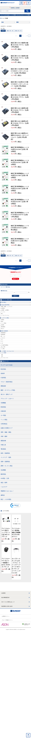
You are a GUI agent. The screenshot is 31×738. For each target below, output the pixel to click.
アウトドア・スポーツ (7, 398)
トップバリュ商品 (5, 317)
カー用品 (3, 415)
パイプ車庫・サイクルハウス (17, 15)
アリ (2, 341)
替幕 (17, 22)
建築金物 (3, 440)
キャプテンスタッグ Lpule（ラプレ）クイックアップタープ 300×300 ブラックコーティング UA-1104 (16, 566)
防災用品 (3, 369)
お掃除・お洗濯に (5, 310)
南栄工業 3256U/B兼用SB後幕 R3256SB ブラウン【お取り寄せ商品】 (20, 45)
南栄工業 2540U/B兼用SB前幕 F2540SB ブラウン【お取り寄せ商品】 (20, 110)
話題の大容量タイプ (6, 428)
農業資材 (3, 386)
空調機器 (3, 403)
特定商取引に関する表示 (7, 606)
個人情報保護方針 (5, 597)
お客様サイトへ (5, 616)
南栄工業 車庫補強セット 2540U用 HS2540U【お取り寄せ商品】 (20, 201)
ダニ (2, 339)
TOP (28, 736)
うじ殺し (3, 348)
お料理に (3, 308)
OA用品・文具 (5, 478)
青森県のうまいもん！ (7, 491)
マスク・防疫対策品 (6, 382)
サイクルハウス (4, 357)
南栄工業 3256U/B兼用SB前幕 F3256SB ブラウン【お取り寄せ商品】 (20, 58)
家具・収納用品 (5, 453)
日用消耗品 (4, 424)
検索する (15, 295)
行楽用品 (3, 377)
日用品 (2, 319)
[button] (15, 505)
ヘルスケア (4, 487)
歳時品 (3, 495)
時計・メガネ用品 (6, 499)
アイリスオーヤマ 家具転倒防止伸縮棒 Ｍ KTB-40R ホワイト (16, 532)
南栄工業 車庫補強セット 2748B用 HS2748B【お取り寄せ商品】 (20, 175)
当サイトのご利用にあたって (8, 601)
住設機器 (3, 470)
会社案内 (3, 593)
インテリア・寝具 (6, 457)
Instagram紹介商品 (5, 304)
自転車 (3, 373)
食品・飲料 (4, 482)
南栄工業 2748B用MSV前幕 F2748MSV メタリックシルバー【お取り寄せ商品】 (19, 71)
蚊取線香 (3, 334)
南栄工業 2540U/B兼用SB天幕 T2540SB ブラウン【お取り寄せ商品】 (20, 123)
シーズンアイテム (5, 315)
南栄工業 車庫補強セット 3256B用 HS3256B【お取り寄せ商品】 (20, 149)
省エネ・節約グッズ (6, 394)
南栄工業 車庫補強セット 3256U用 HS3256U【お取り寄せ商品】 (20, 162)
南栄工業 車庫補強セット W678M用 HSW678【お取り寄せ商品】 (20, 228)
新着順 (3, 30)
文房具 (2, 324)
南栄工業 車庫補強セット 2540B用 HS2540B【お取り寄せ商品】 (20, 188)
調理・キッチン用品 (6, 466)
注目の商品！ (4, 302)
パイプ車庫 (27, 15)
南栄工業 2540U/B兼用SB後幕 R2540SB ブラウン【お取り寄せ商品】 (20, 97)
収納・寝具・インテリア (6, 306)
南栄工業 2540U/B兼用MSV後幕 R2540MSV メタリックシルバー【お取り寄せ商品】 (20, 136)
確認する (15, 279)
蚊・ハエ (3, 336)
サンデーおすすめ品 (5, 15)
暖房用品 (3, 474)
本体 (2, 22)
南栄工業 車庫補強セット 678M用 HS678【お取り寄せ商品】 (20, 241)
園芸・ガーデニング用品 (8, 390)
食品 (2, 321)
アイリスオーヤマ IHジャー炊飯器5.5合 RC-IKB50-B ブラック (6, 563)
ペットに (3, 311)
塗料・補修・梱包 (6, 432)
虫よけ (2, 328)
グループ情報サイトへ (7, 620)
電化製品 (3, 326)
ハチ (2, 343)
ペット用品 (3, 323)
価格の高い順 (18, 30)
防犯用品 (3, 407)
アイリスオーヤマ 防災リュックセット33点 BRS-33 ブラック (6, 532)
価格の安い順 (10, 30)
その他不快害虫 (4, 345)
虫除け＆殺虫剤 (4, 331)
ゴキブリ (3, 338)
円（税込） (16, 49)
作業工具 (3, 445)
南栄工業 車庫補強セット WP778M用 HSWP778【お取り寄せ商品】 (20, 214)
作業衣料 (3, 411)
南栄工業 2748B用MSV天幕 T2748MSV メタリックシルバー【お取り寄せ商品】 (19, 84)
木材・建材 (4, 436)
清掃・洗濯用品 (5, 461)
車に (2, 313)
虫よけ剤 (3, 346)
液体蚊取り (3, 332)
